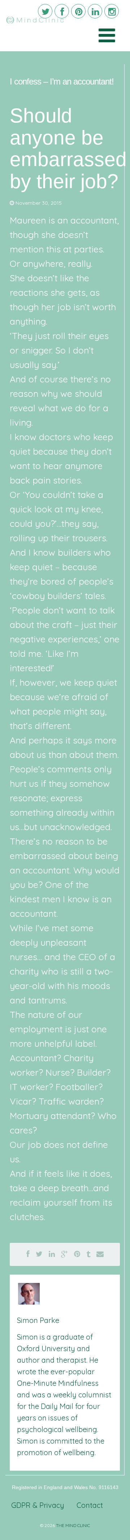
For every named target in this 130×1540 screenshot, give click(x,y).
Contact (90, 1505)
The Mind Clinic (73, 1525)
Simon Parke (38, 1320)
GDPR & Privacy (37, 1505)
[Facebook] (62, 11)
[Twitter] (45, 11)
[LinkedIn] (95, 11)
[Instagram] (111, 11)
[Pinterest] (78, 11)
